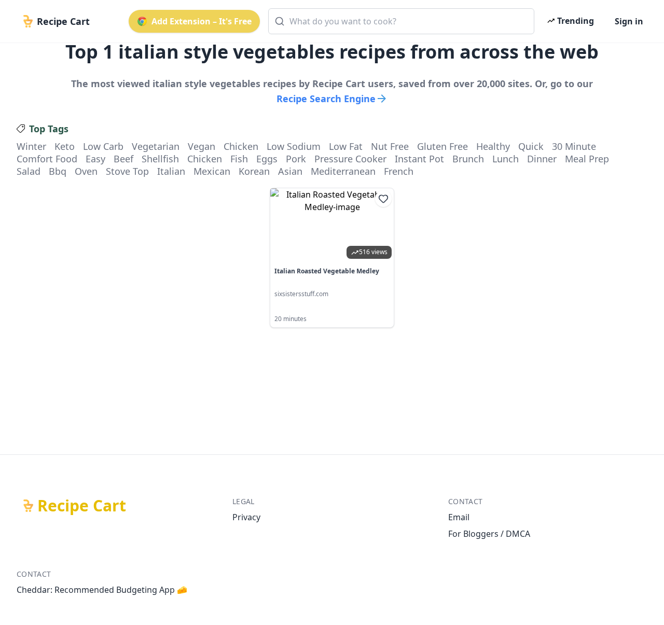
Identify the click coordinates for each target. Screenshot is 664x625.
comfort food (47, 158)
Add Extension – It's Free (201, 21)
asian (290, 171)
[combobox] (401, 21)
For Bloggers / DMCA (489, 533)
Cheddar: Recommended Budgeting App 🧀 (102, 589)
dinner (542, 158)
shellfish (160, 158)
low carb (103, 146)
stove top (127, 171)
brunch (468, 158)
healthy (493, 146)
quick (531, 146)
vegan (201, 146)
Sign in (629, 21)
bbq (57, 171)
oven (86, 171)
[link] (332, 257)
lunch (505, 158)
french (398, 171)
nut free (390, 146)
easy (95, 158)
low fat (346, 146)
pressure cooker (350, 158)
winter (31, 146)
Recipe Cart (81, 505)
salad (28, 171)
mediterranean (343, 171)
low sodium (294, 146)
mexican (211, 171)
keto (64, 146)
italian (171, 171)
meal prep (587, 158)
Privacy (246, 517)
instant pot (419, 158)
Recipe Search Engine (326, 98)
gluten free (442, 146)
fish (239, 158)
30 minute (574, 146)
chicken (241, 146)
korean (254, 171)
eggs (267, 158)
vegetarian (155, 146)
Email (458, 517)
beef (123, 158)
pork (296, 158)
